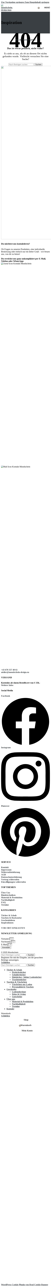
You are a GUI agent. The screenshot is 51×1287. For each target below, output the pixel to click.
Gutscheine (17, 996)
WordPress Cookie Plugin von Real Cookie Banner (24, 1284)
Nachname (6, 942)
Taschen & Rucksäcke (11, 918)
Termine (5, 905)
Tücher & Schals (9, 915)
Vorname (5, 939)
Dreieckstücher (19, 972)
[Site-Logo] (8, 10)
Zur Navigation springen (12, 2)
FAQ (3, 902)
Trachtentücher (19, 979)
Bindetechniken (8, 895)
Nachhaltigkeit (8, 900)
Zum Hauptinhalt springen (36, 2)
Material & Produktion (11, 897)
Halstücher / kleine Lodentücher (27, 977)
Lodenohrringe (19, 992)
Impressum (6, 870)
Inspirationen (7, 923)
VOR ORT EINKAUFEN (13, 928)
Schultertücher (19, 975)
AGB (3, 874)
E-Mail (4, 944)
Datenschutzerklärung (11, 877)
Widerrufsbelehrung (10, 872)
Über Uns (5, 892)
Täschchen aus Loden (22, 984)
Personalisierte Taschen (23, 987)
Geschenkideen (8, 920)
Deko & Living (19, 994)
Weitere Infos (7, 685)
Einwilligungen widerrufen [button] (13, 882)
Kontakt (5, 867)
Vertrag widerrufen (10, 879)
